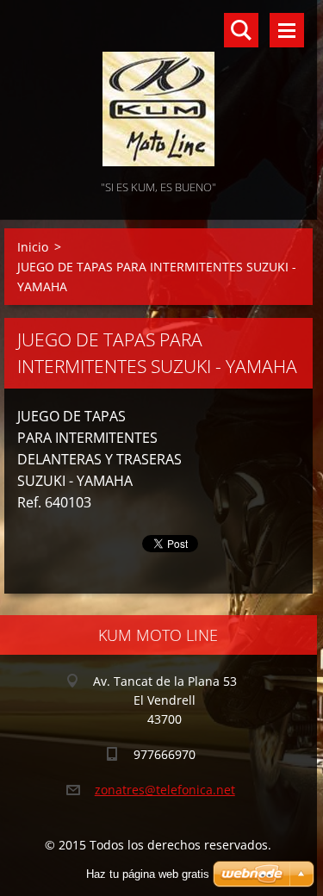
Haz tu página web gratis (147, 874)
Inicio (32, 247)
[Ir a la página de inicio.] (158, 88)
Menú (287, 30)
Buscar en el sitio (241, 30)
